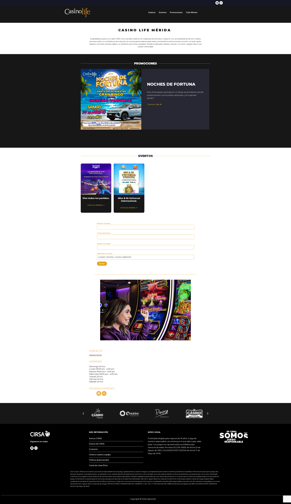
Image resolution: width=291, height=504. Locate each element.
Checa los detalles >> (96, 205)
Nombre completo (103, 223)
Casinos (152, 12)
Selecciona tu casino (104, 253)
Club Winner (191, 12)
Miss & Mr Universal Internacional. (129, 199)
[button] (102, 310)
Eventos (163, 12)
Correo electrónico (104, 233)
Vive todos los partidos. (96, 198)
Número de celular (103, 244)
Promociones (176, 12)
